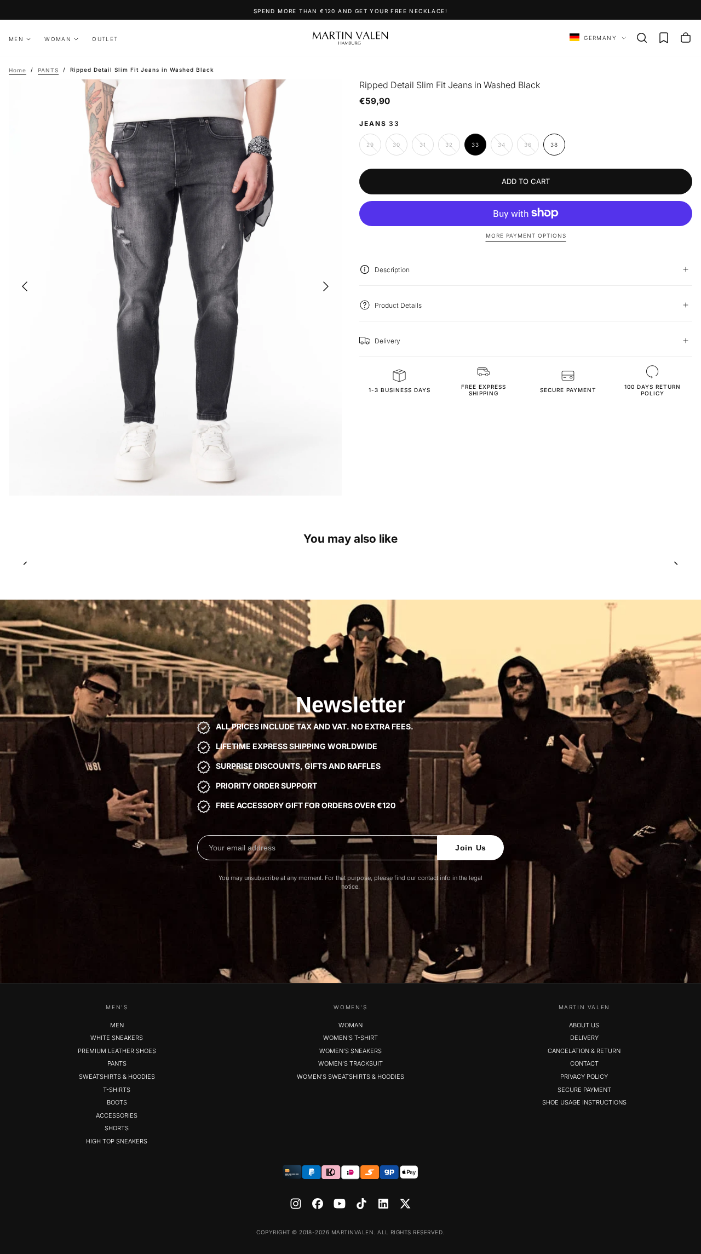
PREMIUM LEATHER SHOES (117, 1051)
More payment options (526, 235)
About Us (584, 1025)
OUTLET (105, 39)
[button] (641, 38)
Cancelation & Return (584, 1051)
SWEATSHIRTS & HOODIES (117, 1076)
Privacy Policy (584, 1076)
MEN (16, 39)
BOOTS (117, 1102)
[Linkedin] (383, 1203)
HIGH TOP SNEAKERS (116, 1141)
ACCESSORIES (116, 1115)
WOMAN (57, 39)
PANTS (117, 1063)
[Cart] (685, 38)
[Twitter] (405, 1203)
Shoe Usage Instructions (584, 1102)
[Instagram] (295, 1203)
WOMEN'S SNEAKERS (350, 1051)
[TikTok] (361, 1203)
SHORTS (117, 1128)
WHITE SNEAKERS (116, 1038)
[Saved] (663, 38)
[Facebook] (317, 1203)
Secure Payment (584, 1090)
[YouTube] (339, 1203)
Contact (584, 1063)
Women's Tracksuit (350, 1063)
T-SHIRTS (116, 1090)
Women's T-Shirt (350, 1038)
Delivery (584, 1038)
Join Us (470, 847)
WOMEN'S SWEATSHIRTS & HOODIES (350, 1076)
